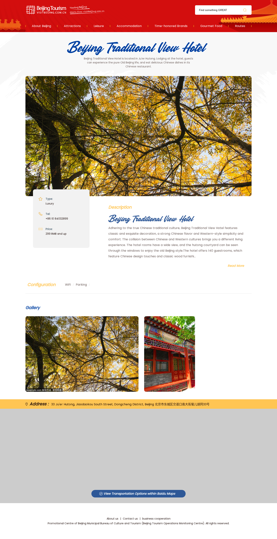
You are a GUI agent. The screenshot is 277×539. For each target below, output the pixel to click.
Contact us (130, 518)
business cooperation (156, 518)
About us (112, 518)
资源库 (66, 9)
